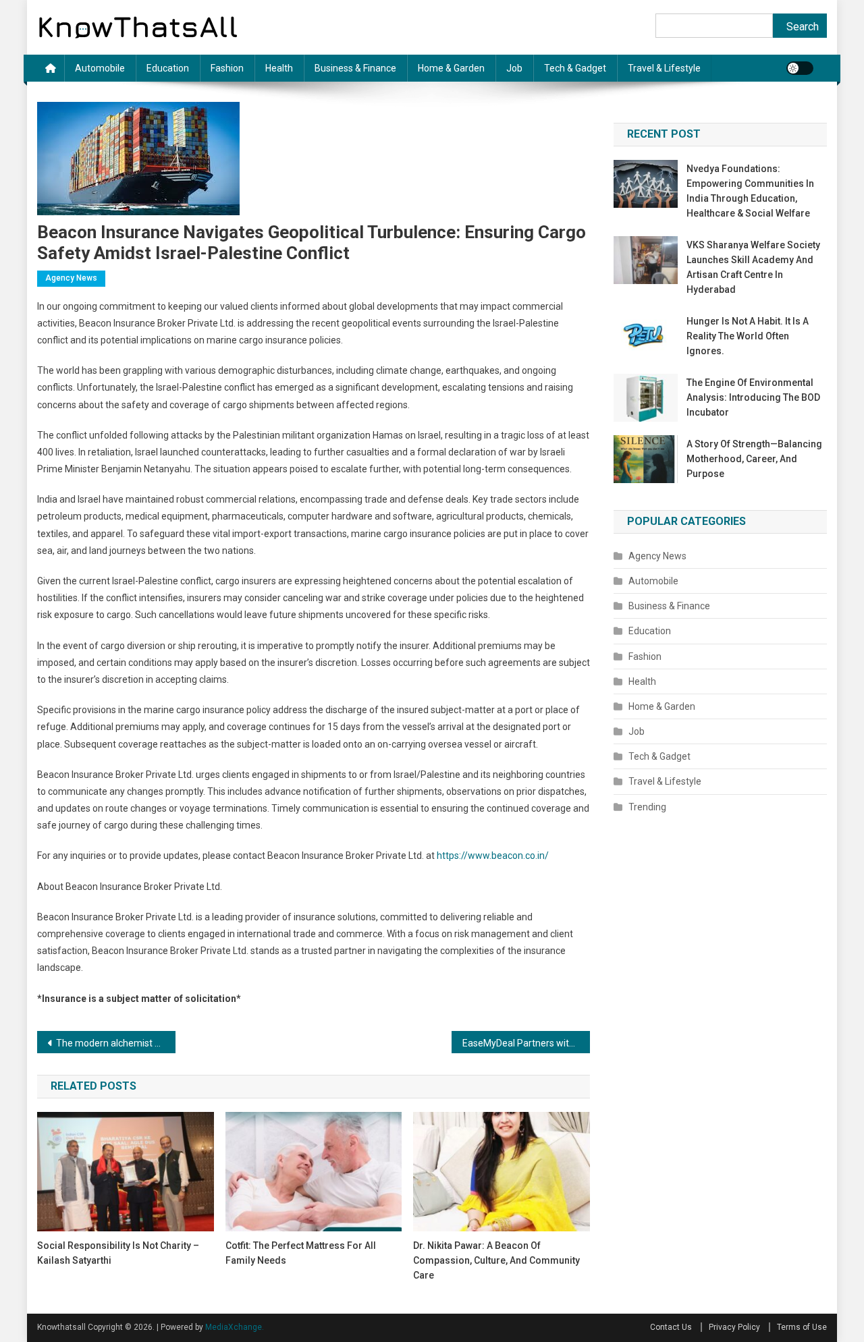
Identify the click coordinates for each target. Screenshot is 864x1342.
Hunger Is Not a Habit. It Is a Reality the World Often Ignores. (747, 336)
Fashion (227, 68)
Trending (647, 807)
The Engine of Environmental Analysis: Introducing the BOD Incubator (753, 397)
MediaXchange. (234, 1327)
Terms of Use (802, 1327)
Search (802, 26)
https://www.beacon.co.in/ (493, 855)
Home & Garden (451, 68)
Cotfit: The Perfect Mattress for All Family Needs (300, 1253)
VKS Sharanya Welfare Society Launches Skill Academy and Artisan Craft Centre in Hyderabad (753, 267)
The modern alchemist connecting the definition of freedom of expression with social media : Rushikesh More (116, 1043)
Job (514, 68)
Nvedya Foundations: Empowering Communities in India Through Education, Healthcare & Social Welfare (750, 191)
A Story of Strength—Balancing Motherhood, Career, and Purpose (754, 459)
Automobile (100, 68)
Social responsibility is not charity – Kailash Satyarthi (118, 1253)
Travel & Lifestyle (664, 68)
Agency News (71, 278)
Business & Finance (355, 68)
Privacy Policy (734, 1327)
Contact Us (671, 1327)
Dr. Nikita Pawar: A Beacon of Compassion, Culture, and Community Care (496, 1260)
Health (279, 68)
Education (167, 68)
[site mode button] (799, 68)
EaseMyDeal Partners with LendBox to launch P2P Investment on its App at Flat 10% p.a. (526, 1043)
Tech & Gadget (575, 68)
